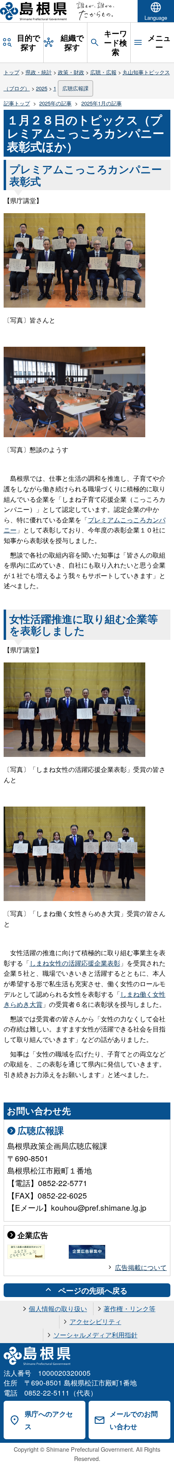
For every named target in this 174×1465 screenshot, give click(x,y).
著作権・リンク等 (129, 1308)
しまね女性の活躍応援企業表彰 (75, 963)
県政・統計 (38, 72)
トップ (11, 72)
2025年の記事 (55, 103)
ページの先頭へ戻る (92, 1290)
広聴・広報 (103, 72)
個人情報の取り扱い (58, 1308)
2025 (41, 88)
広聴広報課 (75, 88)
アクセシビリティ (95, 1321)
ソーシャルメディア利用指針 (95, 1334)
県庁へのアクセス (49, 1420)
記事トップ (17, 103)
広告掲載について (141, 1267)
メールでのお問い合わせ (134, 1420)
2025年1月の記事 (101, 103)
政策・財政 (71, 72)
